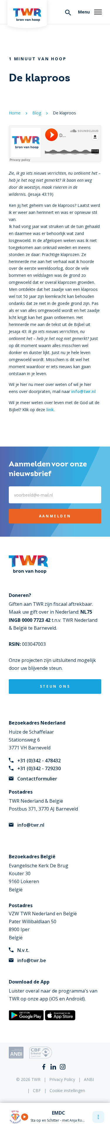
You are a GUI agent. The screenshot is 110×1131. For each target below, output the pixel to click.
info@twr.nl (83, 391)
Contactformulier (37, 778)
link (50, 409)
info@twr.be (31, 960)
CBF (37, 1090)
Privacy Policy (62, 1079)
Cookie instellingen (67, 1090)
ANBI (89, 1079)
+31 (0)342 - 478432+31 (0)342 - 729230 (39, 764)
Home (15, 113)
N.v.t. (23, 950)
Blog (36, 113)
